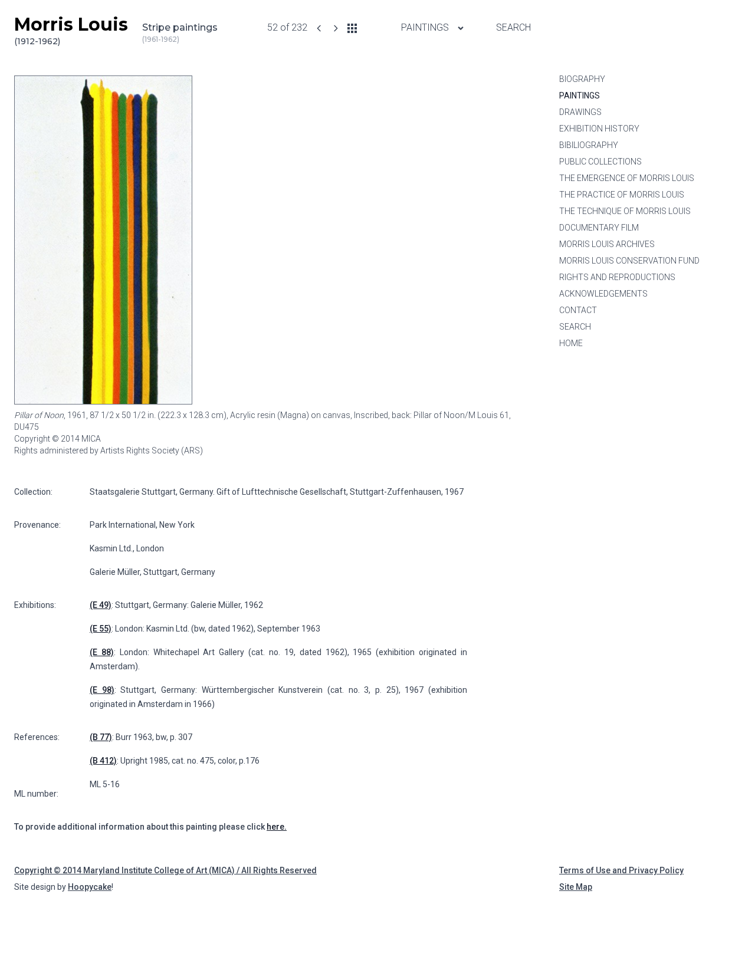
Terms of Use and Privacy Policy (621, 870)
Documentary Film (599, 227)
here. (277, 826)
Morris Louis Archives (607, 244)
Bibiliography (588, 145)
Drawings (580, 112)
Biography (582, 79)
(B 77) (101, 737)
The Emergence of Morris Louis (626, 178)
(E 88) (102, 652)
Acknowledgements (603, 293)
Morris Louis (71, 30)
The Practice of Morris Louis (621, 194)
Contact (578, 310)
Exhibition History (599, 128)
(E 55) (100, 628)
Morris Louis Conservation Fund (629, 260)
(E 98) (102, 690)
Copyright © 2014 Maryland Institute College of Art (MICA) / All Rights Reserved (165, 870)
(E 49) (100, 605)
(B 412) (103, 760)
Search (513, 27)
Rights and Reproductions (617, 277)
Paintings (426, 27)
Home (571, 343)
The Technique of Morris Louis (625, 211)
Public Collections (600, 161)
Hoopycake (89, 887)
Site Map (575, 887)
